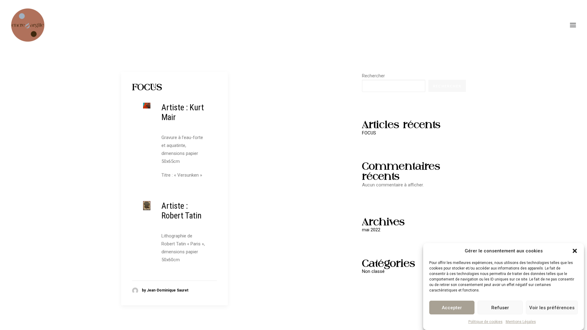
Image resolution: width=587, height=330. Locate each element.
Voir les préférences (551, 307)
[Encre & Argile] (28, 25)
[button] (575, 251)
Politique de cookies (485, 322)
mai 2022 (371, 230)
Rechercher (373, 76)
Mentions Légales (521, 322)
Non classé (373, 271)
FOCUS (147, 87)
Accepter (452, 307)
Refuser (500, 307)
